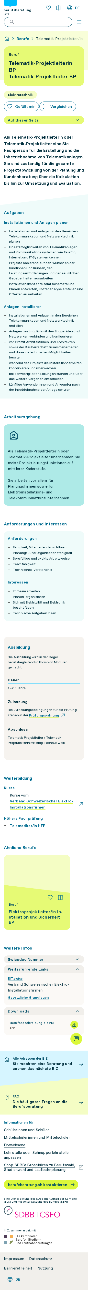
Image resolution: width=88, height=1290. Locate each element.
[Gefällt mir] (50, 897)
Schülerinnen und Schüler (26, 1129)
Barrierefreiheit (18, 1268)
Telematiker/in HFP (27, 825)
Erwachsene (14, 1145)
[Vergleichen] (60, 897)
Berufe (23, 39)
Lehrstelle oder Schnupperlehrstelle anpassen (36, 1154)
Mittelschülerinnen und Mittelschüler (37, 1137)
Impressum (14, 1258)
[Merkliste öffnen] (48, 8)
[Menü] (79, 22)
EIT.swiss (15, 978)
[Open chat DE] (76, 1039)
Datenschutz (40, 1258)
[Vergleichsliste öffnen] (59, 8)
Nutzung (45, 1268)
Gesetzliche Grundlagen (28, 997)
